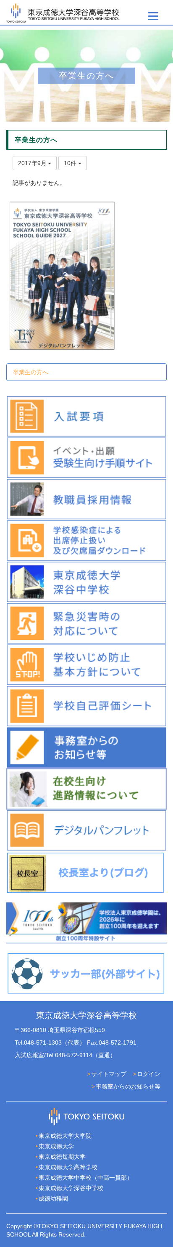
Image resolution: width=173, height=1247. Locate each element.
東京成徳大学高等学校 (68, 1167)
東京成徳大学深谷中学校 (71, 1188)
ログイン (148, 1074)
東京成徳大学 (56, 1146)
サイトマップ (108, 1074)
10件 (71, 163)
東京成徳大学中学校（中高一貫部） (86, 1177)
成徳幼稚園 (53, 1198)
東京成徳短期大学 (62, 1156)
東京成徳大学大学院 (65, 1135)
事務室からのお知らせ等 (128, 1086)
